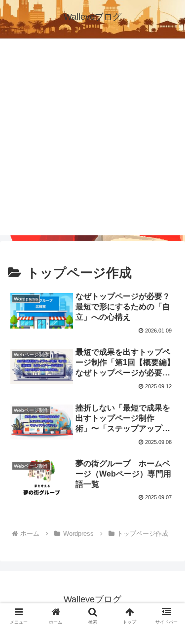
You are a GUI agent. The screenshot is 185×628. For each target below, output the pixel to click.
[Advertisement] (92, 142)
